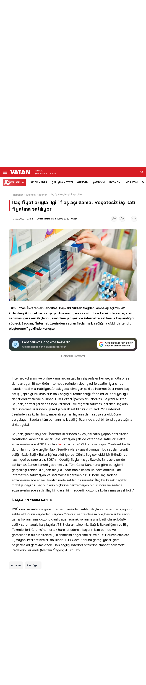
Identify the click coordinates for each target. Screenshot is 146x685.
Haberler (18, 194)
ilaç (40, 313)
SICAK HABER (38, 182)
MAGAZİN (132, 182)
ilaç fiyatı (33, 565)
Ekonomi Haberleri (36, 194)
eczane (16, 565)
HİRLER (12, 182)
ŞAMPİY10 (99, 182)
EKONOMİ (115, 182)
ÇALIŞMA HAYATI (62, 182)
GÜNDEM (82, 182)
